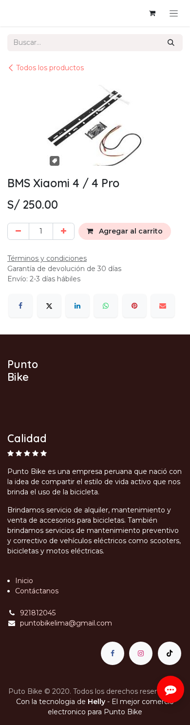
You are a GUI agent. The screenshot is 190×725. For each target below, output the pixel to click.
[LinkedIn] (77, 305)
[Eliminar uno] (18, 231)
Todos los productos (50, 67)
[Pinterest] (134, 305)
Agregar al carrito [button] (130, 231)
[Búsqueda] (171, 42)
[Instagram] (140, 653)
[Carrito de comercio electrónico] (152, 13)
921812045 (38, 612)
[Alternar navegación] (174, 13)
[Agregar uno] (64, 231)
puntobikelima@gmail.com (66, 623)
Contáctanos (36, 591)
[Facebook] (20, 305)
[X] (49, 305)
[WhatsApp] (105, 305)
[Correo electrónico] (162, 305)
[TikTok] (169, 653)
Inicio (24, 580)
